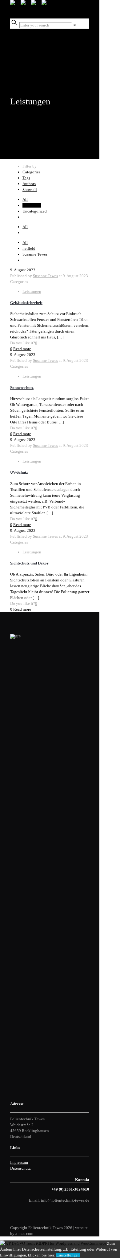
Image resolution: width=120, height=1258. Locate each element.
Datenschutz (20, 1168)
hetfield (28, 248)
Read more (22, 348)
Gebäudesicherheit (26, 302)
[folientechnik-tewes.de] (31, 9)
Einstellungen (68, 1255)
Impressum (19, 1162)
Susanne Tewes (34, 254)
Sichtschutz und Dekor (29, 563)
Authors (29, 183)
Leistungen (31, 205)
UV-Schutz (19, 472)
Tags (26, 178)
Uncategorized (34, 211)
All (25, 199)
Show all (29, 189)
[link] (74, 25)
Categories (31, 172)
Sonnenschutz (22, 387)
